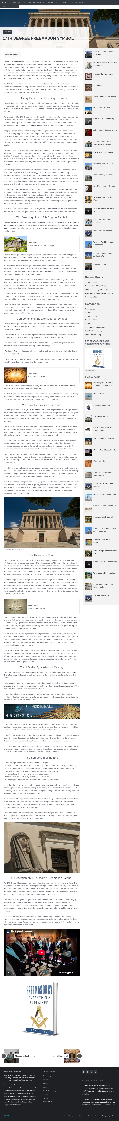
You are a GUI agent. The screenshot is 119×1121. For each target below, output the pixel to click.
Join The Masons (35, 2)
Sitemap (70, 1116)
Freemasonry (17, 2)
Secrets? (51, 2)
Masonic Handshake (92, 320)
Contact (97, 1116)
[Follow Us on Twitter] (87, 1071)
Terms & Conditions (80, 1116)
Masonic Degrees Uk (59, 1056)
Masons (7, 32)
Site (65, 1116)
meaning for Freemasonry (69, 189)
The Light (45, 1098)
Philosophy (76, 2)
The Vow (45, 1095)
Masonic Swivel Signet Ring (95, 286)
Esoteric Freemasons (10, 44)
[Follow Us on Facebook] (83, 1071)
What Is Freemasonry (93, 335)
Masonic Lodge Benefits (25, 1056)
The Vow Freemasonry (93, 331)
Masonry (45, 1087)
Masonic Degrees (91, 316)
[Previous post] (4, 1056)
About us (91, 1116)
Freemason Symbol (60, 877)
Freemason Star (91, 297)
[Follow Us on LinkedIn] (95, 1071)
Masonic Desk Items (92, 282)
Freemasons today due (55, 209)
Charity (63, 2)
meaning (17, 326)
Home (4, 2)
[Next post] (79, 1056)
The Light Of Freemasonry (95, 327)
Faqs (3, 6)
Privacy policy (106, 1116)
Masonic (42, 394)
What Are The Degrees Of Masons (98, 290)
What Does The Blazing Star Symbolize (99, 293)
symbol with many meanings (35, 410)
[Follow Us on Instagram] (91, 1071)
